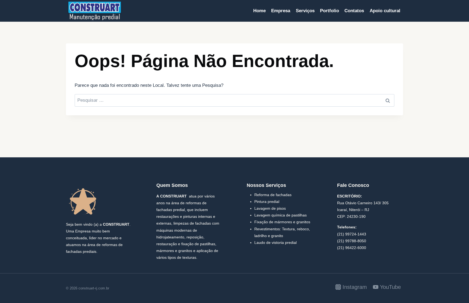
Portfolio (329, 10)
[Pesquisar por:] (234, 100)
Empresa (280, 10)
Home (259, 10)
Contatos (354, 10)
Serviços (305, 10)
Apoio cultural (385, 10)
